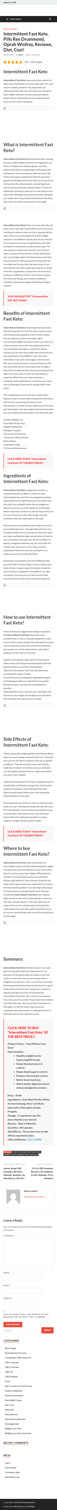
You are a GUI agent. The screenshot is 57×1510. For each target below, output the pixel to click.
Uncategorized (12, 1423)
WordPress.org (12, 1477)
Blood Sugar (10, 1348)
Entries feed (10, 1467)
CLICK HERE (35, 1139)
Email (7, 1285)
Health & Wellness (13, 1390)
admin (20, 55)
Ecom (7, 1381)
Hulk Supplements (27, 1502)
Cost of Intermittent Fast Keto (26, 1152)
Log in (8, 1462)
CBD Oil (9, 1371)
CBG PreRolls (11, 1376)
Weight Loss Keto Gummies (18, 1433)
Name (7, 1273)
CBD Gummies (12, 1367)
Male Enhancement (14, 1395)
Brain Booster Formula (15, 1353)
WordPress (19, 1506)
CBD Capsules (12, 1362)
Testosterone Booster (15, 1419)
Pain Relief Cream (13, 1400)
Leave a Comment (32, 55)
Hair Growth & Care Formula (18, 1386)
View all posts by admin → (35, 1196)
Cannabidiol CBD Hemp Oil (18, 1357)
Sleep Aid (9, 1409)
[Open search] (50, 19)
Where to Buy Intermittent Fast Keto (21, 1155)
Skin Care (9, 1405)
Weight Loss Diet (10, 29)
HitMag (31, 1506)
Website (7, 1298)
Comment (9, 1236)
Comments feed (12, 1472)
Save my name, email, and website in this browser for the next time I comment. (26, 1315)
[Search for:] (28, 1330)
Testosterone (11, 1414)
